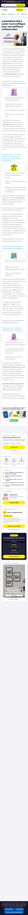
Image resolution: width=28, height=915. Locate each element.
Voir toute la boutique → (14, 599)
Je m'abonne (20, 5)
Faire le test (14, 447)
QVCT (18, 14)
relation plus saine (10, 74)
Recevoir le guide (14, 502)
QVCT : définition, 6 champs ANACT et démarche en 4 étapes (14, 473)
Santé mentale (11, 14)
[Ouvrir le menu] (25, 10)
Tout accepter (9, 909)
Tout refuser (19, 909)
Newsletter (19, 9)
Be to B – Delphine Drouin (14, 512)
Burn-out (4, 14)
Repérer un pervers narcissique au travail (13, 476)
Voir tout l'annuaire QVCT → (14, 529)
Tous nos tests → (14, 450)
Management (24, 14)
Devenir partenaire (14, 556)
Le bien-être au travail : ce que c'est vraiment (14, 480)
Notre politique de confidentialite (14, 912)
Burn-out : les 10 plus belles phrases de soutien (14, 485)
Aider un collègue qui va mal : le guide (14, 482)
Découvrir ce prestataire (14, 526)
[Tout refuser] (26, 908)
